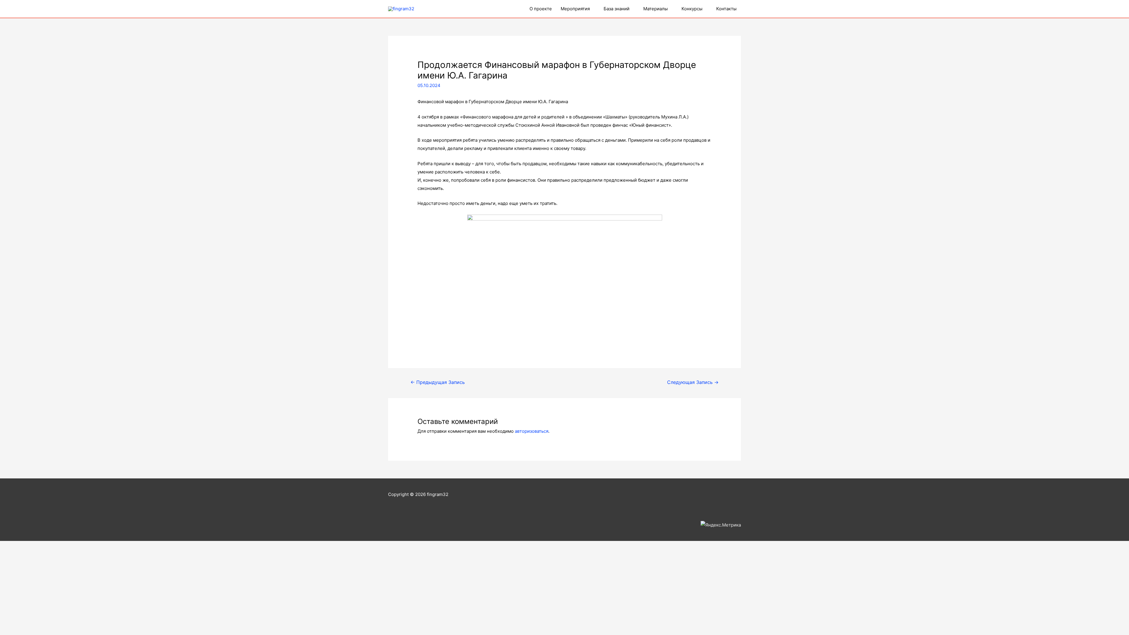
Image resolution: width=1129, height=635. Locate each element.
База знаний (616, 8)
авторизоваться (531, 431)
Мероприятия (575, 8)
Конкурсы (692, 8)
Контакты (726, 8)
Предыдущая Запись (437, 382)
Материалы (655, 8)
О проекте (541, 8)
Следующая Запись (693, 382)
